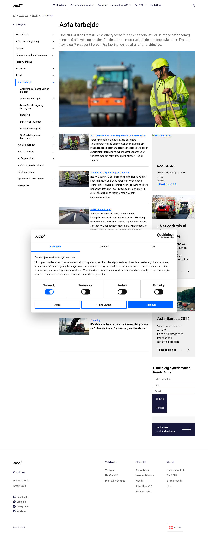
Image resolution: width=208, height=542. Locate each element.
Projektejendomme (115, 481)
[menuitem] (60, 5)
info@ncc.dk (19, 486)
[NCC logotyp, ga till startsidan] (18, 5)
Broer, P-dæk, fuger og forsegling (31, 107)
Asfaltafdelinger (26, 144)
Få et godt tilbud (26, 172)
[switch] (85, 292)
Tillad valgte (104, 304)
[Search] (193, 5)
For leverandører (144, 491)
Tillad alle (150, 304)
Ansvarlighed (143, 470)
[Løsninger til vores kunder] (53, 178)
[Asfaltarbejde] (53, 82)
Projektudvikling (24, 62)
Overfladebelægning (30, 128)
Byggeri (20, 48)
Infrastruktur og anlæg (27, 41)
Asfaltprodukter (26, 158)
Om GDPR (172, 475)
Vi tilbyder (24, 15)
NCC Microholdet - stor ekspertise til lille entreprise (117, 135)
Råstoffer (21, 68)
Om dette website (176, 470)
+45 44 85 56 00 (166, 184)
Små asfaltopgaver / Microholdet (31, 136)
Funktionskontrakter (30, 121)
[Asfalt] (53, 75)
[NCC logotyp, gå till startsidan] (58, 462)
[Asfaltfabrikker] (53, 151)
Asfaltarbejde (25, 82)
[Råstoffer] (53, 68)
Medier (139, 481)
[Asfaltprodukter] (53, 158)
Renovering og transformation (31, 55)
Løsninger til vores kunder (31, 178)
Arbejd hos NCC (144, 486)
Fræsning (25, 115)
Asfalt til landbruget (30, 98)
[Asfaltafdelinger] (53, 145)
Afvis (57, 304)
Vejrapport (23, 185)
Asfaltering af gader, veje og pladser (34, 90)
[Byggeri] (53, 48)
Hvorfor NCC (22, 34)
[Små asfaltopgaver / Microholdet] (53, 137)
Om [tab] (153, 246)
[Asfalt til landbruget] (53, 98)
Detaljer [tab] (104, 246)
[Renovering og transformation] (53, 55)
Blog (169, 486)
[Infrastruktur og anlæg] (53, 41)
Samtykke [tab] (55, 246)
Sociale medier (174, 481)
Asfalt (34, 15)
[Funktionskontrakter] (53, 121)
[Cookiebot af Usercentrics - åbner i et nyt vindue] (159, 235)
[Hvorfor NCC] (53, 34)
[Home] (14, 15)
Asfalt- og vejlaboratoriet (31, 165)
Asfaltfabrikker (26, 151)
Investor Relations (145, 475)
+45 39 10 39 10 (21, 480)
